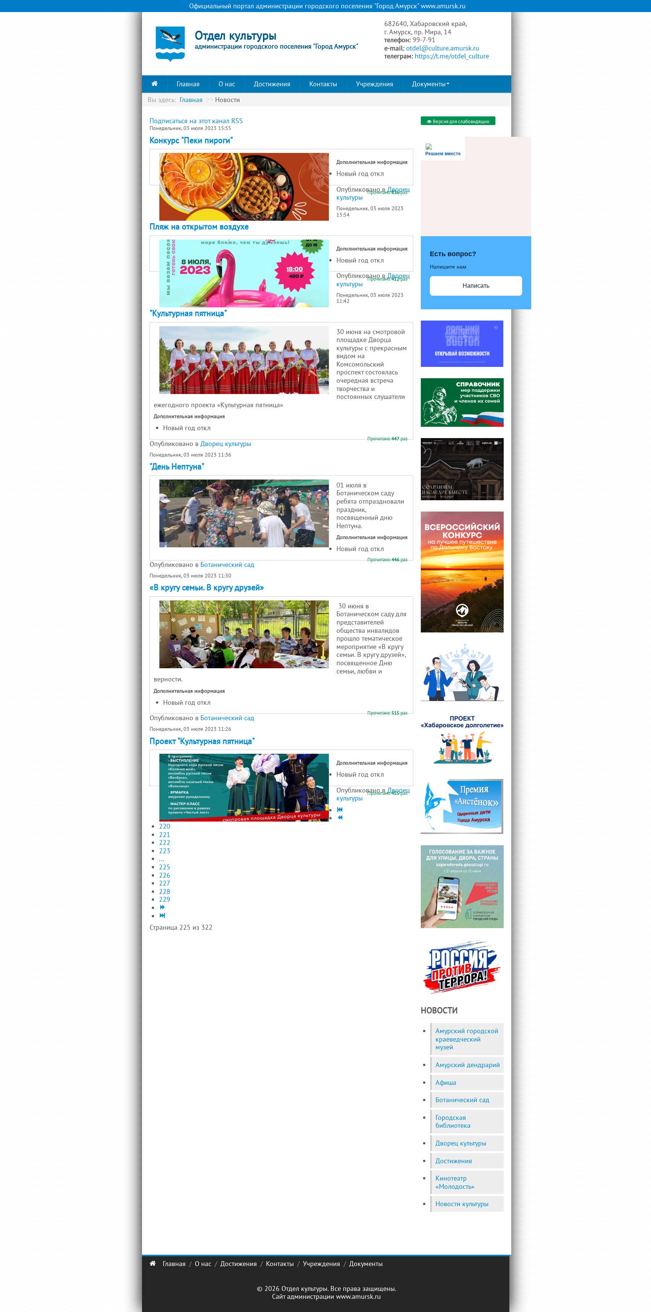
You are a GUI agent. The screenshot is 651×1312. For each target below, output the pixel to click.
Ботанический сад (227, 564)
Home (154, 84)
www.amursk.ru (358, 1296)
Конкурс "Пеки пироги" (191, 140)
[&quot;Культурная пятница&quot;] (244, 360)
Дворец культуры (225, 443)
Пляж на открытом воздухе (199, 226)
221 (164, 834)
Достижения (272, 83)
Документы (429, 83)
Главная (188, 83)
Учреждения (374, 83)
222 (164, 842)
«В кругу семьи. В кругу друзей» (207, 587)
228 (164, 891)
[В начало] (339, 810)
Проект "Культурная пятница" (202, 741)
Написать (476, 286)
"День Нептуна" (177, 466)
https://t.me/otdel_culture (452, 56)
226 (164, 875)
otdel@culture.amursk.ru (442, 48)
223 (164, 850)
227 (164, 883)
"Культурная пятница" (188, 313)
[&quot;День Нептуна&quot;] (244, 513)
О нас (227, 83)
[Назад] (339, 818)
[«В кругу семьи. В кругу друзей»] (244, 634)
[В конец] (161, 916)
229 (164, 899)
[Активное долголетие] (462, 739)
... (161, 858)
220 (164, 826)
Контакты (323, 83)
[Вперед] (161, 907)
